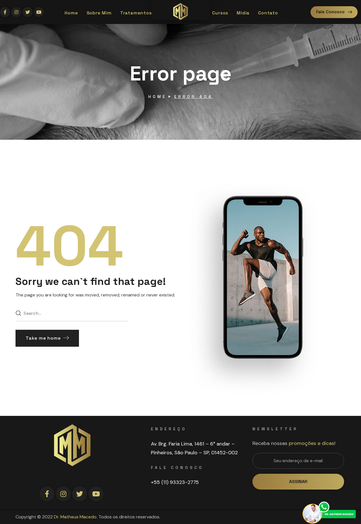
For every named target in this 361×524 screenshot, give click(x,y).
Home (157, 96)
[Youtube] (39, 12)
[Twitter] (27, 12)
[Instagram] (16, 12)
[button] (334, 12)
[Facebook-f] (5, 12)
